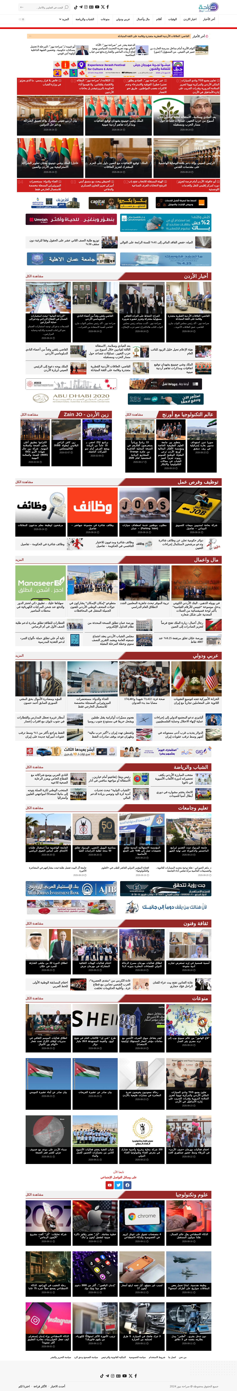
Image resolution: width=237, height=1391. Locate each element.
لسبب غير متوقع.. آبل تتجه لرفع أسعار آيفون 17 (142, 1287)
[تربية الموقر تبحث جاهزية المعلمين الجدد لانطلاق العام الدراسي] (144, 583)
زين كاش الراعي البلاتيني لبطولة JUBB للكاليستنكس (66, 445)
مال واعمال (206, 560)
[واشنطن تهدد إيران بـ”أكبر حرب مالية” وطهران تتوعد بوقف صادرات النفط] (144, 735)
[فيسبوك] (108, 7)
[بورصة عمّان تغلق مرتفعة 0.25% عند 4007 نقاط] (214, 640)
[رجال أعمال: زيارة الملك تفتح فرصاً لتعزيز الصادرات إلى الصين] (214, 625)
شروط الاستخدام (157, 1357)
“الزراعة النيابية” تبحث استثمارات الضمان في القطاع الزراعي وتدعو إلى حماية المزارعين (48, 318)
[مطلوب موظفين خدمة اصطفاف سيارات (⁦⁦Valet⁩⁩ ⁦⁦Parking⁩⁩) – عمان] (144, 505)
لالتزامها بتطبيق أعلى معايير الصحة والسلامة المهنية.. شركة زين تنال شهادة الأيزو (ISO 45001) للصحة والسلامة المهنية (35, 450)
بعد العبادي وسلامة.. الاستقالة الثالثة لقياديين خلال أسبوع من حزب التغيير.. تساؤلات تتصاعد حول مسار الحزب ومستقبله (186, 120)
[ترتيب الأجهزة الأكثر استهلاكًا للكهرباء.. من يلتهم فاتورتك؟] (95, 1318)
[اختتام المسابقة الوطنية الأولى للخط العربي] (78, 984)
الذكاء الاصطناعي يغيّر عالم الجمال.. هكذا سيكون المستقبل (188, 1236)
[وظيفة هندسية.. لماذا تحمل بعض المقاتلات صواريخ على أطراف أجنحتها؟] (189, 1267)
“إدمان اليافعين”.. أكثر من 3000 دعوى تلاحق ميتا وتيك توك (95, 1287)
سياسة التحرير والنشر (60, 1357)
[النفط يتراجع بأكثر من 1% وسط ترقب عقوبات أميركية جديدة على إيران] (75, 735)
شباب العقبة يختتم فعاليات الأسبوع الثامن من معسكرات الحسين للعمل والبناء (95, 1152)
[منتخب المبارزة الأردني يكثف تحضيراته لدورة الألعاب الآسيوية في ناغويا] (203, 779)
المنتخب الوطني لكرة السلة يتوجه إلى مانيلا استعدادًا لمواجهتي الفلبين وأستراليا (47, 794)
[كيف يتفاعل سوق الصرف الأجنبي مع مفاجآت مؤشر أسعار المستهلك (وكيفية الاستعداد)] (142, 1020)
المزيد (19, 559)
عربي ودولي (205, 655)
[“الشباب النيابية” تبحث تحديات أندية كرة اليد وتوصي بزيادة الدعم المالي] (141, 794)
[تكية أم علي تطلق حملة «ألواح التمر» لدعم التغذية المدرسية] (75, 640)
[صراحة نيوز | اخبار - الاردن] (208, 7)
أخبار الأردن (196, 276)
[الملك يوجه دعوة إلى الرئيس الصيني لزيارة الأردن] (78, 368)
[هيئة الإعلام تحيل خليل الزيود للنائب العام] (203, 351)
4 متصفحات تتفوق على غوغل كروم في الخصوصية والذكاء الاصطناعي (142, 1236)
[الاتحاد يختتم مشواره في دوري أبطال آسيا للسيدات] (203, 794)
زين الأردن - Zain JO (86, 414)
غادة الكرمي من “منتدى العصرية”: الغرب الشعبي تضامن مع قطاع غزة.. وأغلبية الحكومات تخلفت (109, 984)
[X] (103, 7)
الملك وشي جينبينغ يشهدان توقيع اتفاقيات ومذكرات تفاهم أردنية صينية (173, 368)
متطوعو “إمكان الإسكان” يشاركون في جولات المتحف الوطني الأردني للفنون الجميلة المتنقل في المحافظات (92, 606)
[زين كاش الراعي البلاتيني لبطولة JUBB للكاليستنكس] (66, 429)
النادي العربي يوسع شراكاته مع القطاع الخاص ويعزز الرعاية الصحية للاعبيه (49, 778)
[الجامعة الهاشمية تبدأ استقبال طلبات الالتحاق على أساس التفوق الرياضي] (48, 829)
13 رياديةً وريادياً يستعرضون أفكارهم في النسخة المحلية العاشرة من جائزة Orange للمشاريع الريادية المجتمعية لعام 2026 (140, 450)
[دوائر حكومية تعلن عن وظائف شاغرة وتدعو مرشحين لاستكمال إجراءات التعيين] (214, 544)
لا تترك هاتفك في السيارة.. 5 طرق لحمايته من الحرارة (142, 1338)
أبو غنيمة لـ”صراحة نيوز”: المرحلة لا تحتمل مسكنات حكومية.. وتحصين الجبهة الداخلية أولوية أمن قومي (52, 50)
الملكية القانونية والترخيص (113, 1357)
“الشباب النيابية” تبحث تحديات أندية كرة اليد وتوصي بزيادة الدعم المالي (110, 794)
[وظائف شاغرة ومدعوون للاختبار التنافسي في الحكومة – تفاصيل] (144, 544)
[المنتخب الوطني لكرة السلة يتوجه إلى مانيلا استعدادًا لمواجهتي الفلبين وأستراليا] (78, 794)
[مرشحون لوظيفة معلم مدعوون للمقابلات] (40, 505)
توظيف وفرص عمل (198, 482)
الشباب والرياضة (191, 767)
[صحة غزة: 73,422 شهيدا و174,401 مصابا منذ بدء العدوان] (144, 679)
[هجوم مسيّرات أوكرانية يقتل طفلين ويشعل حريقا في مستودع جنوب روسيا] (144, 719)
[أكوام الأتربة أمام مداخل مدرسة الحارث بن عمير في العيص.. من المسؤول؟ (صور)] (201, 50)
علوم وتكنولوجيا (192, 1194)
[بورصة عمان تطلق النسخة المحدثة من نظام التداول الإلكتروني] (144, 625)
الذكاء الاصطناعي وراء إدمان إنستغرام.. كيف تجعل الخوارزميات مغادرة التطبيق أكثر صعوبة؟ (48, 1339)
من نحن (183, 1357)
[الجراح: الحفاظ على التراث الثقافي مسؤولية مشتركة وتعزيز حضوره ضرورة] (142, 297)
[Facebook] (127, 1185)
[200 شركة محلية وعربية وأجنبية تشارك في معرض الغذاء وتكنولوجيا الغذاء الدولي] (142, 1131)
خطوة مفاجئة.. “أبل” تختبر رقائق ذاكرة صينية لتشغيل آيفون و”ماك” (95, 1236)
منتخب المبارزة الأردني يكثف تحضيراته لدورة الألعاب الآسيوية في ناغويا (174, 778)
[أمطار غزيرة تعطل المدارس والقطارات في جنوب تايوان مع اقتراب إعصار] (75, 719)
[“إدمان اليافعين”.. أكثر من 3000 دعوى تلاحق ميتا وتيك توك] (95, 1267)
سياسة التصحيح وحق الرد (86, 1357)
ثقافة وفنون (195, 923)
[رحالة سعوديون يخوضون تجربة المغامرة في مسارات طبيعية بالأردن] (142, 1074)
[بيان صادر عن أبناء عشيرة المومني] (48, 1074)
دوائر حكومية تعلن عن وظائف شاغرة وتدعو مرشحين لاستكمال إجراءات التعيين (181, 544)
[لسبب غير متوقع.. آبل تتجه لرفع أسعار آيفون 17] (142, 1267)
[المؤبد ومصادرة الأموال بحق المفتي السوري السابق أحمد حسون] (40, 679)
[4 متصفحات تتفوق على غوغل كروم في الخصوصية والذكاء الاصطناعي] (142, 1216)
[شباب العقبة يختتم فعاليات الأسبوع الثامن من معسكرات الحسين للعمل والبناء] (95, 1131)
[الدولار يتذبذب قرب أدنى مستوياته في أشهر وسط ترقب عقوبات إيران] (214, 735)
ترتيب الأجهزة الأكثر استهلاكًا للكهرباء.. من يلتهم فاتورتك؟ (95, 1338)
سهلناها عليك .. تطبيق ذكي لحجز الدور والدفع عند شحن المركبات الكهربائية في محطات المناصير (40, 606)
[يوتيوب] (97, 7)
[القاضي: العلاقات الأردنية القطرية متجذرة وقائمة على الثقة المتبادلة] (189, 297)
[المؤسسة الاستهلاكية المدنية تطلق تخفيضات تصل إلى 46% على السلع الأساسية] (142, 829)
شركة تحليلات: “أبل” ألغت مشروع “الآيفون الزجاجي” (48, 1236)
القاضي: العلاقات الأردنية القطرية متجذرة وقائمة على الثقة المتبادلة (189, 317)
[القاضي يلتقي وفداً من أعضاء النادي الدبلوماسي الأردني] (95, 297)
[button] (31, 36)
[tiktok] (75, 7)
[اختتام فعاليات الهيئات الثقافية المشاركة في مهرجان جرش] (95, 945)
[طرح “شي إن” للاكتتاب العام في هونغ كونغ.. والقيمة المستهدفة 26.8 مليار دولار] (95, 1020)
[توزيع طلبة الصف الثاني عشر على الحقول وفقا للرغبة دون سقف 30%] (110, 242)
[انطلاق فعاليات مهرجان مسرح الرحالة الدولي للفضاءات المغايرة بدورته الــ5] (142, 945)
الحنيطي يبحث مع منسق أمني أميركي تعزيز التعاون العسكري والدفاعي (96, 185)
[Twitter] (118, 1185)
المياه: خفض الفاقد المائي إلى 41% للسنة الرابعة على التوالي (156, 242)
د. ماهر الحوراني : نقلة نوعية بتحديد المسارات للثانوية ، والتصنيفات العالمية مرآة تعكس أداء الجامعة (183, 869)
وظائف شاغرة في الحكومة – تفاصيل (42, 544)
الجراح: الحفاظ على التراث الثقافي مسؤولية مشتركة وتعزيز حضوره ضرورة (149, 36)
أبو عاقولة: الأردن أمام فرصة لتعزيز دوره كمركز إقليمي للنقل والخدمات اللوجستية (198, 185)
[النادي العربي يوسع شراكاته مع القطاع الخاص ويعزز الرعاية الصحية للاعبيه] (78, 779)
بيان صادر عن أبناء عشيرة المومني (48, 1092)
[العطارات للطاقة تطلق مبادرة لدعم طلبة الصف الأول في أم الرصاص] (75, 625)
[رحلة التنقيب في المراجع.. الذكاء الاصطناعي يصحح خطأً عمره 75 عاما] (48, 1267)
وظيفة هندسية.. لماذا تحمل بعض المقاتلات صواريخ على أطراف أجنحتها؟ (188, 1287)
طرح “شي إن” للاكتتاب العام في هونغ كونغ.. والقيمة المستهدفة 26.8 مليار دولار (95, 1041)
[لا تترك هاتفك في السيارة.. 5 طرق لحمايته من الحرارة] (142, 1318)
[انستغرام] (85, 7)
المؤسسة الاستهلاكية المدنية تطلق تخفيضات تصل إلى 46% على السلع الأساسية (142, 850)
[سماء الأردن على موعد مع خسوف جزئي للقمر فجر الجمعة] (48, 1131)
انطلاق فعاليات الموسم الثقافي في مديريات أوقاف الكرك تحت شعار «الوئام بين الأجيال (48, 1041)
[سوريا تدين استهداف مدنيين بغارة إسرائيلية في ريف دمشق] (202, 429)
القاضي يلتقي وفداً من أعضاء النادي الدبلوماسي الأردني (95, 317)
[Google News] (91, 7)
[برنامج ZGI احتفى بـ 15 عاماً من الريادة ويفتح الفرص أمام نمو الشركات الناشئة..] (97, 429)
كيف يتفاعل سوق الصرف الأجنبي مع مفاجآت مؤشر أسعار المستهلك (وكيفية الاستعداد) (142, 1041)
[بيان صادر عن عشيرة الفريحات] (95, 1074)
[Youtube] (110, 1185)
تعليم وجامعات (193, 808)
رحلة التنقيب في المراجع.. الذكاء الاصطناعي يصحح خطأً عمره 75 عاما (48, 1287)
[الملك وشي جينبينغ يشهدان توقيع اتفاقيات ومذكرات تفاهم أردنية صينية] (203, 368)
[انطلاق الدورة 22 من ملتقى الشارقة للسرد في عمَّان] (48, 945)
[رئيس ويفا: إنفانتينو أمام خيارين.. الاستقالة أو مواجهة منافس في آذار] (141, 779)
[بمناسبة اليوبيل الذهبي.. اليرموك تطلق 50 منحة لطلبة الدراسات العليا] (95, 829)
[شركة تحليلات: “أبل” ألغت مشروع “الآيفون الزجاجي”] (48, 1216)
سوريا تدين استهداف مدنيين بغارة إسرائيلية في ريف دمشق (202, 445)
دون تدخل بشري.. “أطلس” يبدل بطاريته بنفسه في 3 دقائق (189, 1338)
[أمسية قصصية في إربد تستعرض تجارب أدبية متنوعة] (189, 945)
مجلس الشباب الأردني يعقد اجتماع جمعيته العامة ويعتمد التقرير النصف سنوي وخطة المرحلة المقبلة (113, 640)
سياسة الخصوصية (137, 1357)
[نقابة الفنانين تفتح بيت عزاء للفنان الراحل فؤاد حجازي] (203, 984)
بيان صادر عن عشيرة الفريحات (95, 1092)
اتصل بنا (172, 1357)
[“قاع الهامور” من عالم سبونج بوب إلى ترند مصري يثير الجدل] (189, 1020)
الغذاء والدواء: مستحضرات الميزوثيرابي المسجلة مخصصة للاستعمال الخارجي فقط (45, 185)
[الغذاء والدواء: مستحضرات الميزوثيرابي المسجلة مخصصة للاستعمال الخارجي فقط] (92, 679)
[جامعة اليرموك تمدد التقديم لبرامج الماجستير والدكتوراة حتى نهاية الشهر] (189, 829)
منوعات (200, 998)
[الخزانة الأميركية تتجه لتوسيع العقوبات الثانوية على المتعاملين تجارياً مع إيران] (196, 679)
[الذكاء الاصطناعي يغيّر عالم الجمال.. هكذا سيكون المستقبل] (189, 1216)
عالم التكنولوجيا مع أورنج (187, 414)
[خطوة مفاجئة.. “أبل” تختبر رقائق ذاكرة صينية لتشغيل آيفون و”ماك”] (95, 1216)
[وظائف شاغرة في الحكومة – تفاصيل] (75, 544)
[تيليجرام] (80, 7)
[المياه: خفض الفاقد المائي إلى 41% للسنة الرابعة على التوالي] (203, 242)
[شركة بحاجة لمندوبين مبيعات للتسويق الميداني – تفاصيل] (196, 505)
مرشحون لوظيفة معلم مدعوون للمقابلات (40, 525)
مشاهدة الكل (34, 276)
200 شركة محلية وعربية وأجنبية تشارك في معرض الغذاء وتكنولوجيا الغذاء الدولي (142, 1152)
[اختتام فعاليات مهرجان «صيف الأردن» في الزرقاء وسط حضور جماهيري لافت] (189, 1131)
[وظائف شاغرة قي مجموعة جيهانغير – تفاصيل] (92, 505)
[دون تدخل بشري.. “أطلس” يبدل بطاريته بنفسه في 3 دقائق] (189, 1318)
